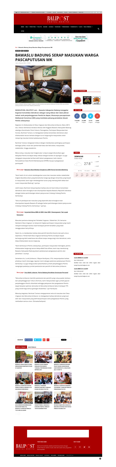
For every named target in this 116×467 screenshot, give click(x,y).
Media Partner (30, 455)
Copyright (47, 455)
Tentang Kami (60, 455)
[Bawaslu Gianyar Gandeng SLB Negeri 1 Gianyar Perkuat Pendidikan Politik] (63, 378)
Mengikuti (84, 114)
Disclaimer (53, 455)
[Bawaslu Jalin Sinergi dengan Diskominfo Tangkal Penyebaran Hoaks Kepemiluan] (43, 357)
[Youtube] (99, 12)
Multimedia (87, 27)
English (81, 12)
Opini (22, 31)
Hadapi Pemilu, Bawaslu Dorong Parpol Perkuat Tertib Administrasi (42, 406)
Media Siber (23, 455)
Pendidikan (65, 27)
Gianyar (57, 362)
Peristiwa (33, 27)
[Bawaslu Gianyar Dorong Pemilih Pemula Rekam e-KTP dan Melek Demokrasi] (24, 378)
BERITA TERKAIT (21, 347)
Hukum (45, 27)
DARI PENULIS (32, 347)
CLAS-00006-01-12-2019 (81, 274)
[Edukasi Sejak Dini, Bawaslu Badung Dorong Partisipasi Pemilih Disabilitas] (63, 398)
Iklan (54, 12)
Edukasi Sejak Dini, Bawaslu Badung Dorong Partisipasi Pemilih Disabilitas (62, 406)
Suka (77, 114)
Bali (27, 27)
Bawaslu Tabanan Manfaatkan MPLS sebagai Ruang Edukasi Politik (43, 387)
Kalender (60, 12)
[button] (98, 29)
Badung (18, 50)
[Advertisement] (58, 5)
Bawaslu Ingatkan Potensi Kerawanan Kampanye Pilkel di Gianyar (23, 366)
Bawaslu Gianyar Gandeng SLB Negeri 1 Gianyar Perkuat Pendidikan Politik (63, 387)
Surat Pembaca (73, 12)
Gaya (80, 27)
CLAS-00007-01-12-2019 (81, 263)
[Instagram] (93, 12)
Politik (39, 27)
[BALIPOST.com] (58, 19)
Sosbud (51, 27)
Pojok (65, 12)
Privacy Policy (39, 455)
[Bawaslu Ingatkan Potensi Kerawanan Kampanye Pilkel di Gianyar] (24, 357)
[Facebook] (91, 12)
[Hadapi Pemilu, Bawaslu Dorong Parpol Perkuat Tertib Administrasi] (43, 398)
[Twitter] (96, 12)
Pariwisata (74, 27)
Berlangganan (98, 114)
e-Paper (49, 12)
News (22, 27)
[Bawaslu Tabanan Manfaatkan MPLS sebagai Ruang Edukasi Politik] (43, 378)
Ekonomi (57, 27)
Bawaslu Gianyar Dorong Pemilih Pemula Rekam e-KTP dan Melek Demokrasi (23, 387)
